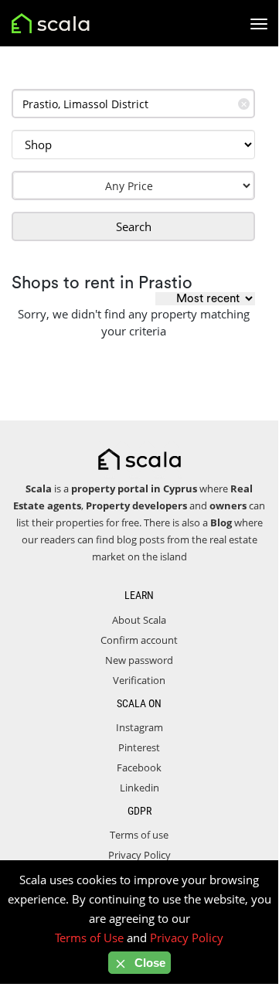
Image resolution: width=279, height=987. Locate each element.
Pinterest (139, 747)
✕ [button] (243, 104)
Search (133, 226)
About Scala (139, 620)
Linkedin (139, 788)
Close (148, 962)
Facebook (139, 767)
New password (139, 660)
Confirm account (139, 640)
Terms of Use (89, 937)
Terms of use (139, 835)
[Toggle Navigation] (259, 24)
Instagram (139, 727)
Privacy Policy (139, 855)
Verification (139, 680)
